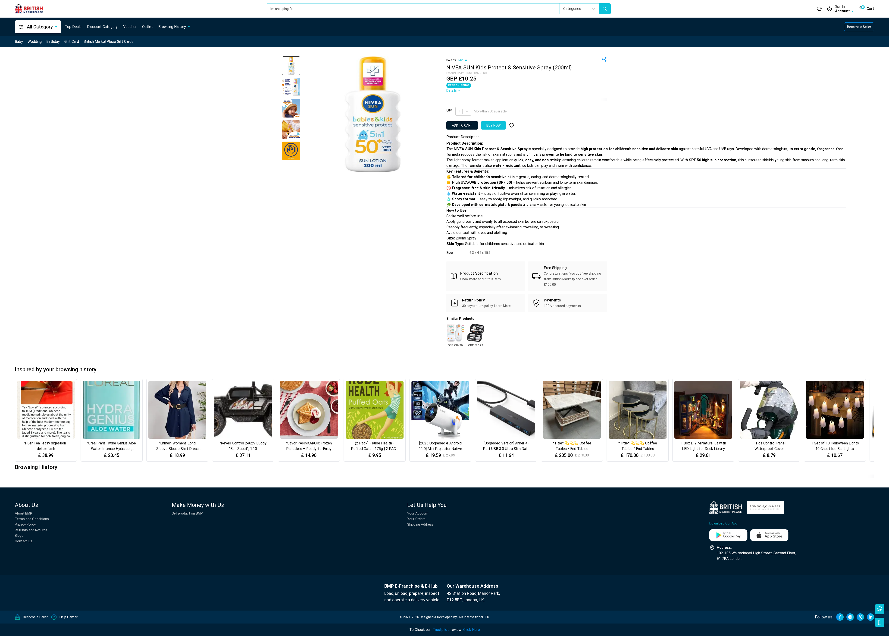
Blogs (19, 536)
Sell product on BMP (187, 513)
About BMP (23, 513)
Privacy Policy (25, 524)
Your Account (418, 513)
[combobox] (458, 111)
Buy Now (493, 125)
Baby (19, 41)
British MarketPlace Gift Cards (108, 41)
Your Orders (416, 519)
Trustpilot (441, 629)
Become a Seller (859, 27)
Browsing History (172, 27)
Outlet (147, 27)
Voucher (130, 27)
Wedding (35, 41)
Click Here (471, 629)
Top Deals (73, 27)
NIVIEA (462, 60)
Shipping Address (420, 524)
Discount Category (102, 27)
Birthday (53, 41)
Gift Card (71, 41)
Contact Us (23, 541)
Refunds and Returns (31, 530)
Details (451, 90)
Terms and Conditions (32, 519)
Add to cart (462, 125)
